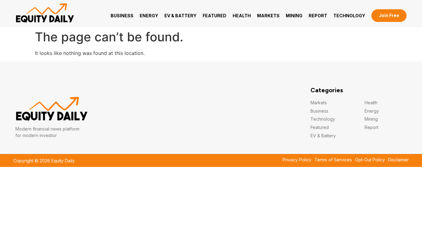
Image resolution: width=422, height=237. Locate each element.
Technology (349, 15)
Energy (149, 15)
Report (318, 15)
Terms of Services (333, 159)
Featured (214, 15)
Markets (268, 15)
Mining (294, 15)
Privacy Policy (297, 159)
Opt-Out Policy (370, 159)
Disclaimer (398, 159)
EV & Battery (180, 15)
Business (122, 15)
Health (242, 15)
